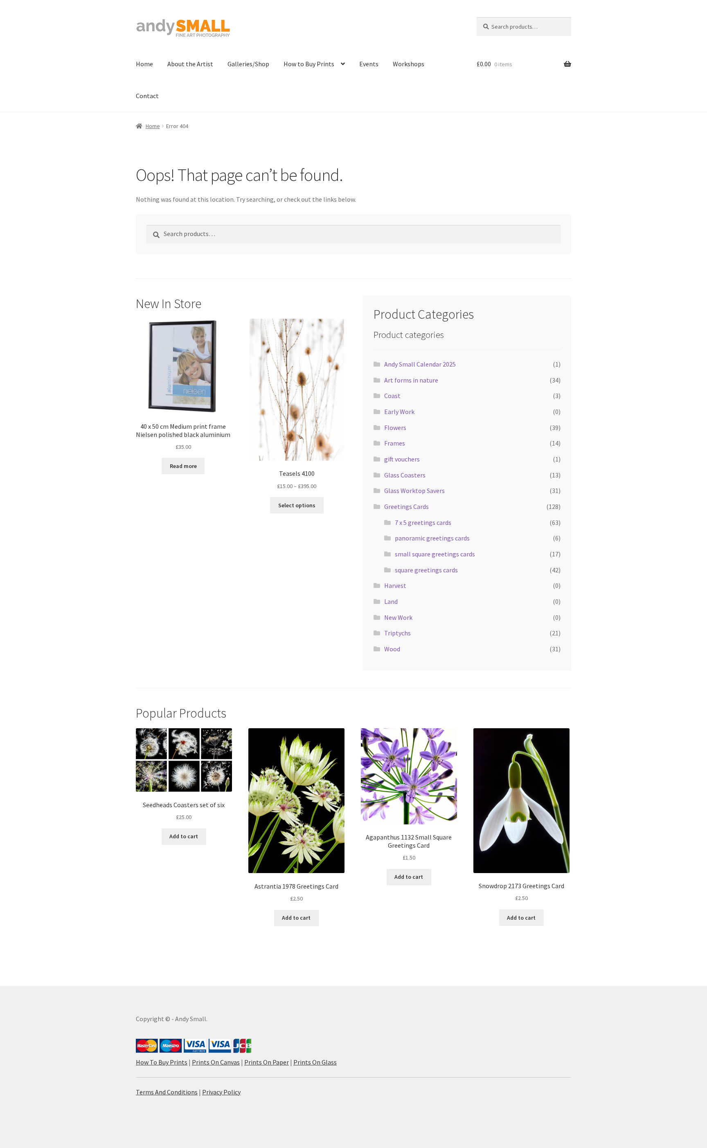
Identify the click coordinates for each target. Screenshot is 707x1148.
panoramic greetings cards (432, 538)
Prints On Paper (266, 1062)
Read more (183, 466)
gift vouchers (402, 459)
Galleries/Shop (248, 64)
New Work (398, 617)
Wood (392, 649)
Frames (394, 443)
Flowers (395, 427)
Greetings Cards (406, 506)
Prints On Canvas (216, 1062)
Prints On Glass (315, 1062)
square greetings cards (426, 570)
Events (368, 64)
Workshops (408, 64)
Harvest (395, 585)
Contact (147, 96)
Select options (296, 505)
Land (391, 601)
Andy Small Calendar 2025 (420, 364)
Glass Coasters (405, 475)
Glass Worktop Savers (414, 490)
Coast (392, 396)
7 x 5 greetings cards (423, 522)
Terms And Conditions (167, 1092)
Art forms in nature (411, 380)
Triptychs (397, 633)
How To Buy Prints (161, 1062)
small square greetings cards (435, 554)
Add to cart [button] (183, 836)
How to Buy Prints (309, 64)
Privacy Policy (221, 1092)
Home (144, 64)
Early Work (399, 411)
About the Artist (190, 64)
